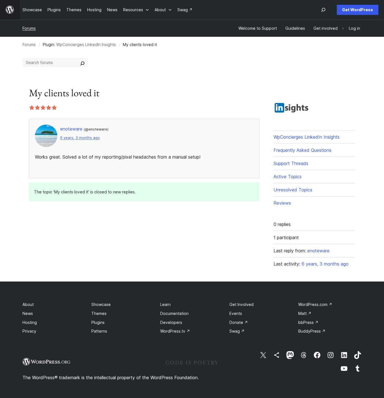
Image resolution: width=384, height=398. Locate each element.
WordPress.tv (175, 331)
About (28, 304)
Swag (237, 331)
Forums (29, 28)
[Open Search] (323, 10)
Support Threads (291, 163)
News (27, 313)
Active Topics (288, 176)
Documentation (174, 313)
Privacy (29, 331)
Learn (165, 304)
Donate (238, 322)
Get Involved (241, 304)
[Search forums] (82, 62)
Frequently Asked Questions (302, 150)
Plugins (98, 322)
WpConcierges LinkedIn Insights (86, 44)
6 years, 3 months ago (80, 138)
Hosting (29, 322)
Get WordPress (357, 9)
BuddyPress (312, 331)
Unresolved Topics (293, 190)
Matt (304, 313)
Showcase (101, 304)
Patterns (99, 331)
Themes (99, 313)
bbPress (308, 322)
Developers (171, 322)
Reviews (282, 203)
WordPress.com (315, 304)
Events (235, 313)
